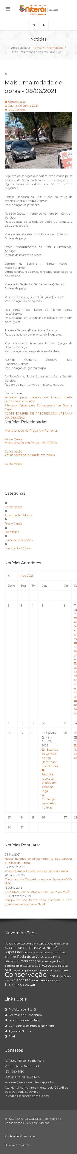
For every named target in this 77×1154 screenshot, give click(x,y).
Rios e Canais (13, 439)
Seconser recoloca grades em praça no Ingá (49, 783)
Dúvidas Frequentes (18, 1145)
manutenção (30, 961)
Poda (51, 976)
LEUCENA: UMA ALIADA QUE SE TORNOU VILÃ (37, 892)
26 (43, 817)
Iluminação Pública (18, 548)
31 (22, 827)
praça (23, 397)
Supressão (13, 952)
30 (9, 827)
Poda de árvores (30, 957)
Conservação (17, 101)
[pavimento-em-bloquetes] (38, 140)
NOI (8, 970)
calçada (63, 965)
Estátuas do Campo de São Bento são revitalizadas (50, 758)
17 (22, 733)
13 (65, 723)
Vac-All (30, 985)
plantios (10, 957)
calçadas (9, 980)
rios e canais (38, 980)
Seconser (22, 980)
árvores (44, 965)
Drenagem (54, 980)
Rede (19, 947)
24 (22, 817)
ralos (54, 965)
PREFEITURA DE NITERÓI (40, 948)
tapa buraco (46, 943)
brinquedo (28, 401)
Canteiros (10, 948)
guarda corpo (30, 965)
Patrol (57, 956)
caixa (34, 952)
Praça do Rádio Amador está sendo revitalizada (36, 871)
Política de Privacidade (20, 1136)
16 (9, 733)
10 (22, 723)
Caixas (67, 976)
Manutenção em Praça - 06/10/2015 (31, 443)
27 (65, 817)
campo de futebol (46, 397)
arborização (12, 961)
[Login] (44, 25)
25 (33, 817)
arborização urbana (57, 970)
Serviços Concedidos (19, 540)
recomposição (48, 961)
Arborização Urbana (18, 515)
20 (65, 733)
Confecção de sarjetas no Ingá (49, 803)
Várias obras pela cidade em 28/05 (30, 455)
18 (33, 733)
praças (16, 970)
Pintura (41, 952)
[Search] (34, 25)
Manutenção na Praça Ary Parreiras (31, 430)
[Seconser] (38, 10)
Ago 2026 (27, 575)
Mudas (59, 976)
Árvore (49, 957)
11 (33, 723)
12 (43, 723)
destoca (10, 965)
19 (50, 770)
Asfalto (60, 961)
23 (9, 817)
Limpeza (14, 984)
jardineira (11, 397)
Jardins (26, 952)
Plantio (9, 943)
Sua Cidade (12, 532)
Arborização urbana (26, 943)
